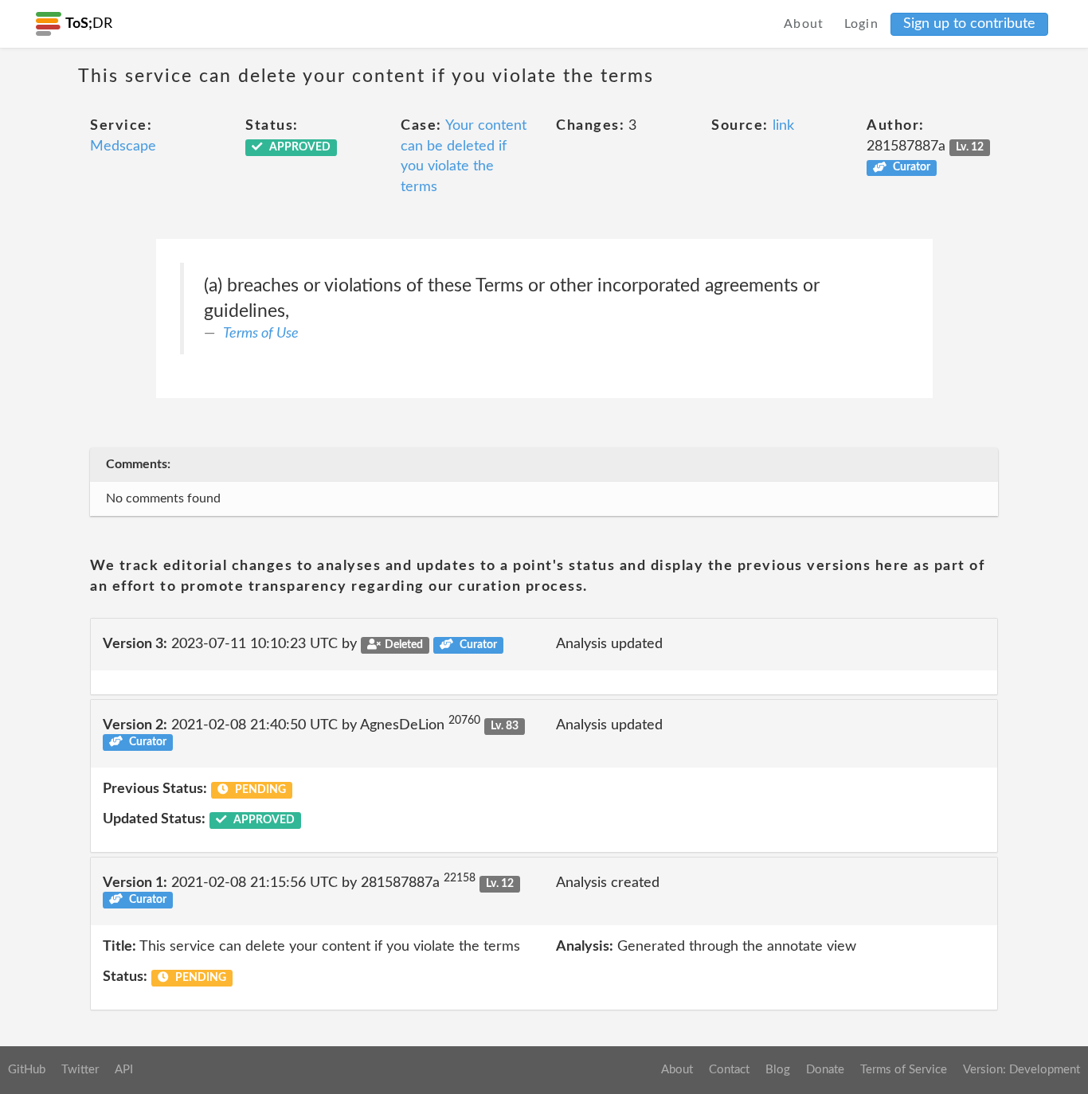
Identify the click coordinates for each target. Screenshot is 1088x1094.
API (124, 1070)
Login (861, 24)
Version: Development (1021, 1070)
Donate (825, 1070)
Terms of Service (903, 1070)
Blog (777, 1070)
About (804, 24)
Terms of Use (261, 333)
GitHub (26, 1070)
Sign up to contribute (969, 24)
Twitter (80, 1070)
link (783, 126)
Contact (729, 1070)
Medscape (123, 146)
